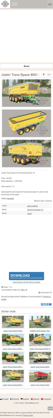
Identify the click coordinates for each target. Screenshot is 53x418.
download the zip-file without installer (26, 282)
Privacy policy (28, 415)
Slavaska (10, 198)
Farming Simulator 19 (35, 209)
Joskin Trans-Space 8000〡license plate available (13, 349)
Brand (26, 66)
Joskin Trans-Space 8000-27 (40, 349)
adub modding (32, 206)
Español (36, 399)
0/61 (22, 290)
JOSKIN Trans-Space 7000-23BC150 (40, 331)
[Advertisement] (26, 36)
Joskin (29, 213)
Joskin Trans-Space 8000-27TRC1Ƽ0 (40, 385)
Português (47, 399)
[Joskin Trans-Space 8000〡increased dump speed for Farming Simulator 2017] (12, 376)
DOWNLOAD (26, 276)
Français (16, 399)
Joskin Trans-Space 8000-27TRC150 (13, 331)
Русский (5, 399)
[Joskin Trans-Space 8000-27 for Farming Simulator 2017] (40, 340)
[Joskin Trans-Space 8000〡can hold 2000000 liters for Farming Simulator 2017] (26, 93)
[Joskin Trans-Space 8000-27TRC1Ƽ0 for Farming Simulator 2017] (40, 376)
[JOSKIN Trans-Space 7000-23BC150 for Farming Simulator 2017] (40, 322)
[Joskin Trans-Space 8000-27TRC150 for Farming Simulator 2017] (12, 322)
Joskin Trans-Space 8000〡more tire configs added (13, 367)
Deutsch (26, 399)
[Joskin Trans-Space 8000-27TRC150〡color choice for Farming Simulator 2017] (40, 358)
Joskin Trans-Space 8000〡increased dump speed (13, 385)
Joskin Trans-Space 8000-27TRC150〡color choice (40, 367)
